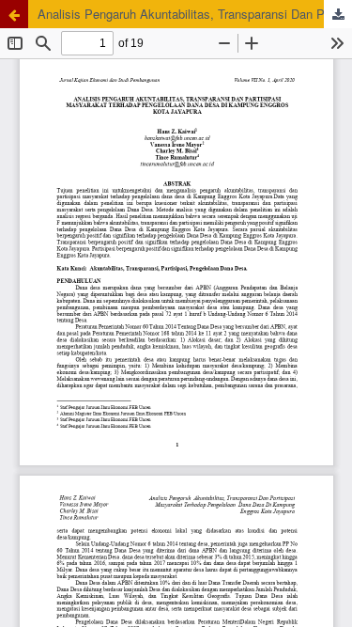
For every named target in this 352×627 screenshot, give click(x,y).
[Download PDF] (338, 14)
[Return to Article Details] (14, 14)
